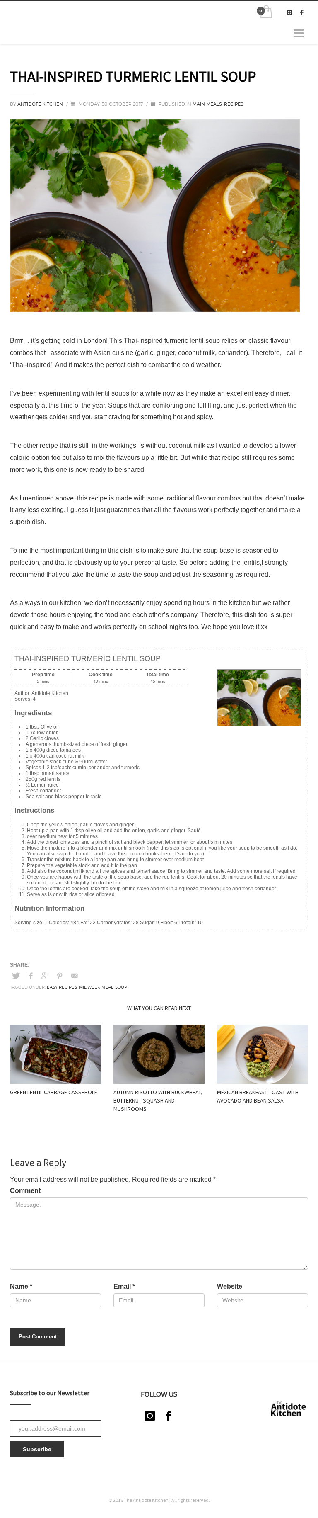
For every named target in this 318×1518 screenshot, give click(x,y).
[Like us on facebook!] (168, 1416)
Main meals (207, 104)
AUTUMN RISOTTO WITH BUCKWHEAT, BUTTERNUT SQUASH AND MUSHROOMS (157, 1100)
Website (229, 1286)
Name (21, 1286)
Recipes (233, 104)
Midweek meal (96, 986)
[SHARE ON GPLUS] (45, 976)
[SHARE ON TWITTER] (16, 976)
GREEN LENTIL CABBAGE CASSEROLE (53, 1092)
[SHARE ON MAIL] (74, 976)
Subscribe (37, 1449)
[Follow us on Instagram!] (150, 1416)
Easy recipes (62, 986)
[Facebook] (302, 12)
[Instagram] (289, 12)
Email (124, 1286)
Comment (25, 1190)
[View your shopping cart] (265, 12)
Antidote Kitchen (40, 104)
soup (121, 986)
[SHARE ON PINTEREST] (59, 976)
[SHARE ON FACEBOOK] (30, 976)
